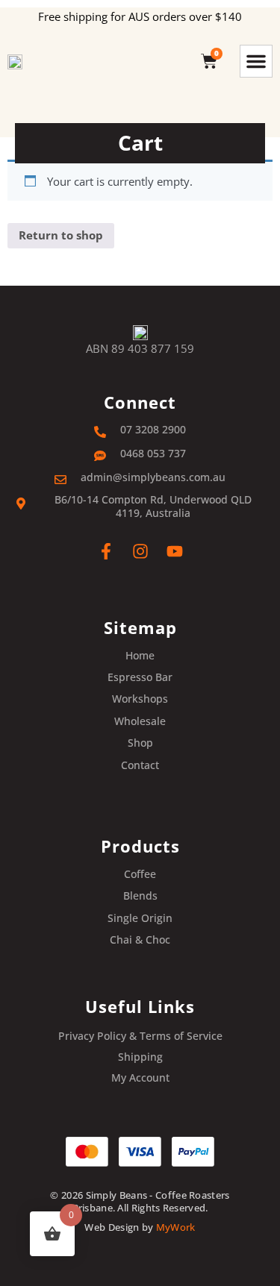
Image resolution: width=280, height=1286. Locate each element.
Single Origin (140, 918)
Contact (140, 765)
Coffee (140, 874)
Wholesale (140, 721)
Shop (140, 743)
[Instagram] (140, 551)
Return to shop (61, 235)
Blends (140, 896)
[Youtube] (175, 551)
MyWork (176, 1227)
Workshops (140, 699)
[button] (256, 61)
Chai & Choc (140, 940)
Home (140, 655)
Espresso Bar (140, 677)
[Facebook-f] (106, 551)
